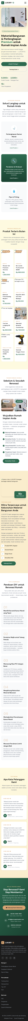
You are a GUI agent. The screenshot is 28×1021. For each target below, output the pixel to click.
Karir (2, 989)
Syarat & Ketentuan (6, 1007)
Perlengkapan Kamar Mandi (8, 966)
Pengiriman (4, 1001)
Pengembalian (5, 1004)
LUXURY (8, 3)
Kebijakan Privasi (8, 1018)
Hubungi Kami (5, 984)
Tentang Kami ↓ (14, 69)
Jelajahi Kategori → (14, 64)
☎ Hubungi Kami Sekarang (14, 907)
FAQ (2, 998)
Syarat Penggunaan (19, 1018)
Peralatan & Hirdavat (6, 969)
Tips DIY (3, 987)
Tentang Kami (5, 981)
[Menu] (25, 3)
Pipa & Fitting (4, 972)
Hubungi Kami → (8, 563)
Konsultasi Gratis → (11, 461)
